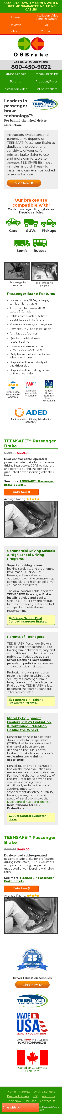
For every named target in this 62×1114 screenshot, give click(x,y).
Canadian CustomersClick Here (32, 1069)
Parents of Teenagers (25, 637)
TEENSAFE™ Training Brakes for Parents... (26, 701)
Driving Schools (15, 74)
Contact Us (47, 1101)
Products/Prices (46, 81)
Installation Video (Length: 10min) (46, 17)
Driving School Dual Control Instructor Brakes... (28, 620)
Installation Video (15, 89)
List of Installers (46, 89)
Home (15, 17)
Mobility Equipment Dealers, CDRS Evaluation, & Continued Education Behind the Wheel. (29, 724)
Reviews (15, 25)
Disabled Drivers (18, 1096)
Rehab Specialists (46, 74)
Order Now (20, 492)
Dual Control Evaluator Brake (27, 801)
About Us (48, 1096)
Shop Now (22, 183)
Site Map (31, 1101)
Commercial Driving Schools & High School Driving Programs (31, 555)
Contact (46, 31)
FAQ (46, 25)
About (15, 31)
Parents (15, 81)
